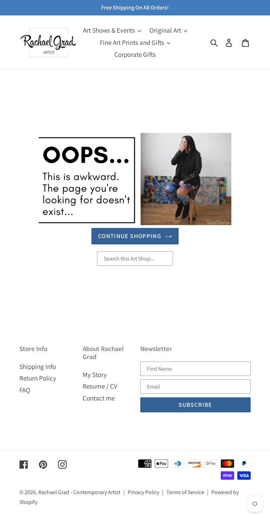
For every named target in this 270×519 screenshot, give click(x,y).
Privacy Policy (143, 492)
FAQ (24, 390)
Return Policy (37, 378)
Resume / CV (100, 386)
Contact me (99, 398)
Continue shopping (129, 236)
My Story (95, 374)
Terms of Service (185, 492)
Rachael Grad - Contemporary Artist (79, 492)
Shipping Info (37, 366)
